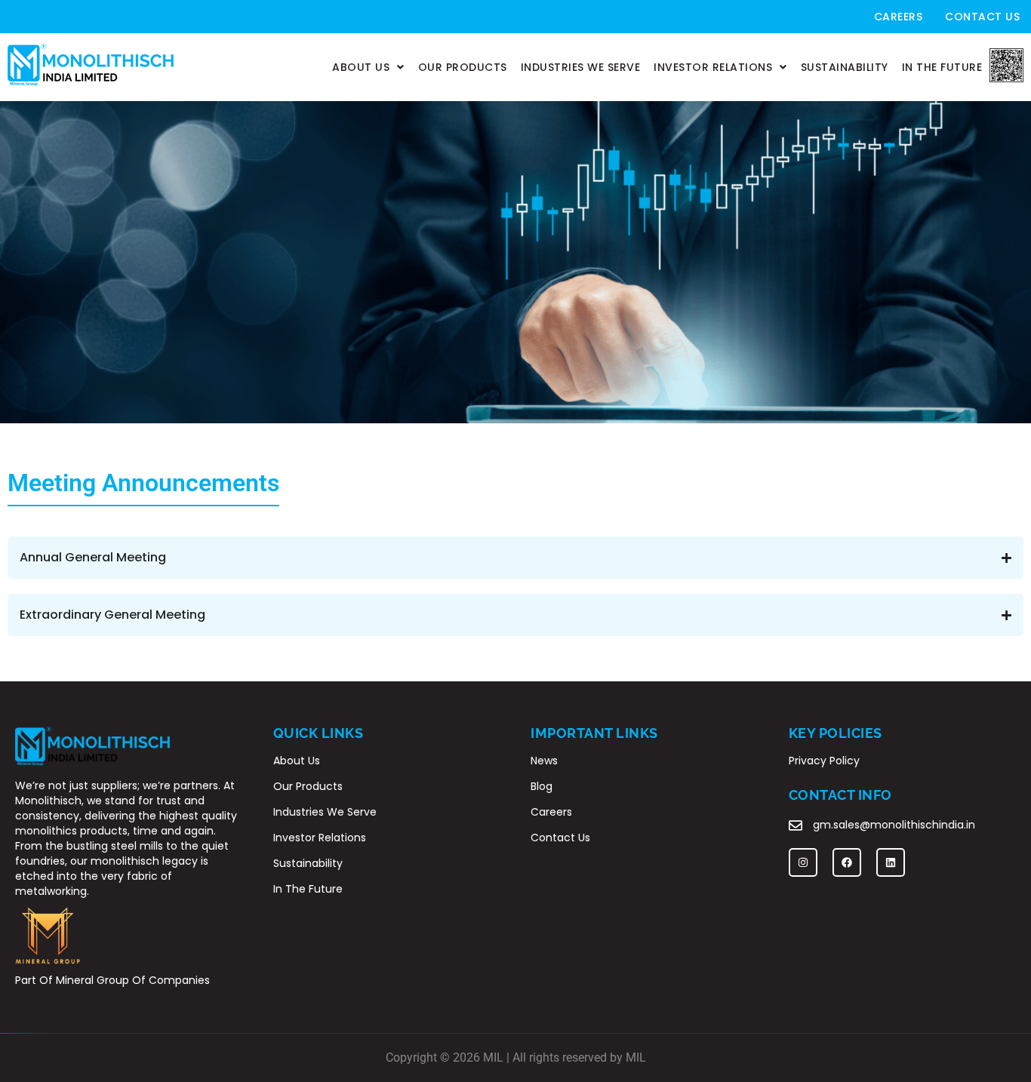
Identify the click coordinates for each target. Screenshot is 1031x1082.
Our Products (462, 67)
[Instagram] (803, 862)
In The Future (942, 67)
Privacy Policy (824, 760)
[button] (368, 67)
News (544, 760)
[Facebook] (846, 862)
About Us (360, 67)
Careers (898, 16)
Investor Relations (713, 67)
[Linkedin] (890, 862)
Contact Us (982, 16)
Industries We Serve (581, 67)
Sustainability (844, 67)
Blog (541, 786)
